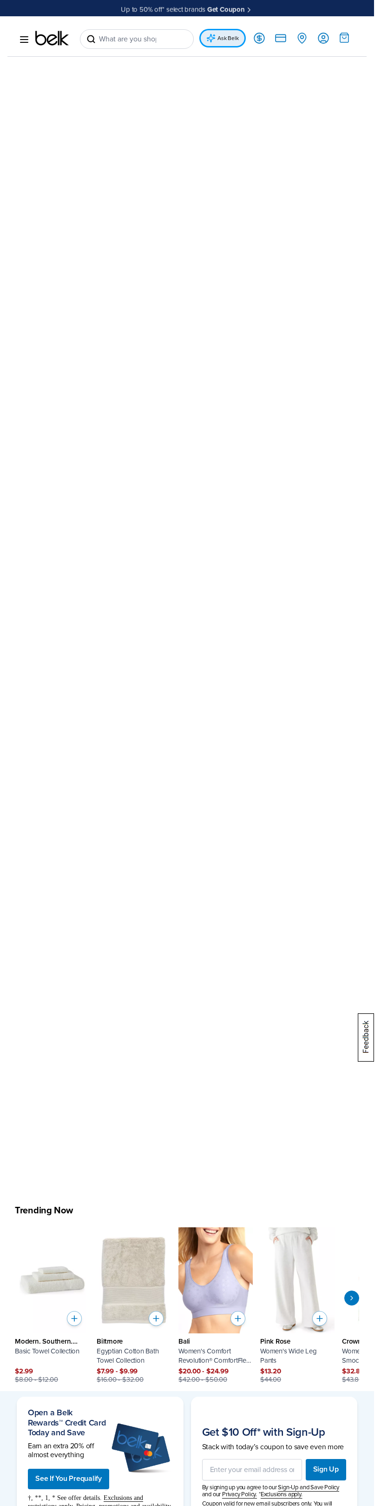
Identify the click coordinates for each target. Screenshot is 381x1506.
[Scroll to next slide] (351, 1298)
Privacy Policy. (239, 1494)
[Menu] (24, 39)
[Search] (91, 39)
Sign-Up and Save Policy (308, 1487)
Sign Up (326, 1469)
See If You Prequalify (68, 1478)
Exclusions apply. (281, 1494)
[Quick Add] (74, 1318)
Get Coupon (226, 8)
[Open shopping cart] (344, 37)
